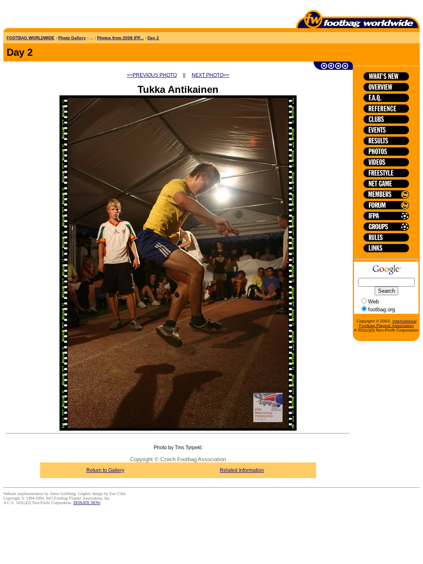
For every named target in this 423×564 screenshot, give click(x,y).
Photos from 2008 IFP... (120, 38)
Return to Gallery (105, 470)
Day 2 (153, 38)
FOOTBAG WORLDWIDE (31, 38)
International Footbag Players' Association (387, 323)
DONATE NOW (87, 502)
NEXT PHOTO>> (210, 75)
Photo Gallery (72, 38)
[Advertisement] (51, 15)
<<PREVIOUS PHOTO (152, 75)
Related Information (242, 470)
